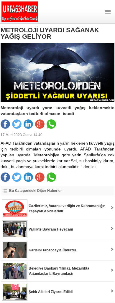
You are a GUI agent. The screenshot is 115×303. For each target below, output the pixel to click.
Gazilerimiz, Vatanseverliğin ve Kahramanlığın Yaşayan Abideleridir (67, 208)
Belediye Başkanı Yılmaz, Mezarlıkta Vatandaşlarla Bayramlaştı (59, 271)
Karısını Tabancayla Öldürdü (52, 250)
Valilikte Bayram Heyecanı (51, 229)
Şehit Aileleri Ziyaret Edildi (51, 292)
